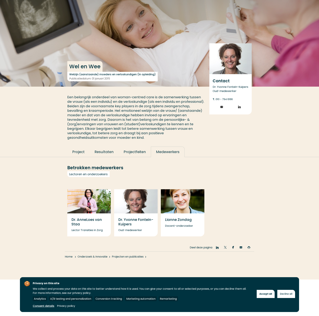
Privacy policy (66, 306)
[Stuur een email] (221, 107)
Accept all (265, 294)
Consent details (43, 306)
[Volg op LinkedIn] (239, 107)
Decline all (286, 294)
